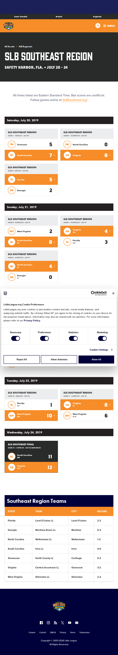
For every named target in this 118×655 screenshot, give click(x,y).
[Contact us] (76, 622)
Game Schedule (20, 16)
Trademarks (84, 632)
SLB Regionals (25, 46)
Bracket (59, 16)
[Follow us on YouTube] (69, 622)
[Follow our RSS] (55, 622)
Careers (32, 632)
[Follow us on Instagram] (48, 622)
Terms (72, 632)
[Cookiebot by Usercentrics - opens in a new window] (93, 293)
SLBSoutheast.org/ (75, 100)
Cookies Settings (99, 349)
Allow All (96, 359)
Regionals (97, 16)
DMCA (53, 632)
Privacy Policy (32, 320)
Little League (71, 640)
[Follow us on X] (62, 622)
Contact (42, 632)
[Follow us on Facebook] (41, 622)
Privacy (63, 632)
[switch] (44, 338)
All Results (10, 46)
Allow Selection (59, 359)
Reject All (22, 359)
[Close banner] (113, 293)
